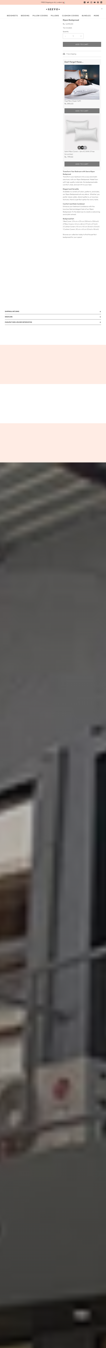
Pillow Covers (40, 16)
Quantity (66, 31)
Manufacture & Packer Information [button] (18, 322)
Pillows (55, 16)
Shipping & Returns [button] (12, 311)
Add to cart (82, 44)
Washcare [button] (9, 317)
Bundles (86, 16)
